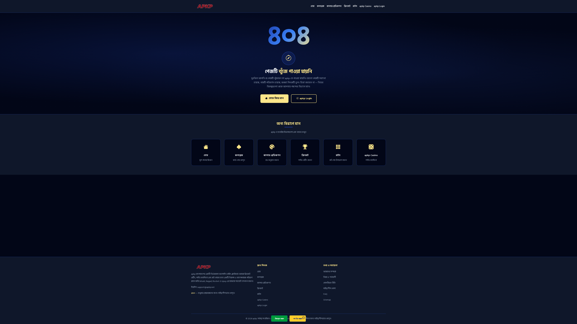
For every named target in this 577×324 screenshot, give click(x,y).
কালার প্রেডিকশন (334, 6)
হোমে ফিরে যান (276, 98)
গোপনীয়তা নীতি (329, 283)
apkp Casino (365, 6)
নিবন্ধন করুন (279, 318)
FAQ (325, 294)
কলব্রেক (320, 6)
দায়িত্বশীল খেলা (329, 288)
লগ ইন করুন (297, 318)
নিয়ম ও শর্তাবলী (329, 277)
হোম (312, 6)
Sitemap (327, 300)
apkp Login (379, 6)
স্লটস (355, 6)
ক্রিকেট (347, 6)
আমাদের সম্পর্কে (329, 271)
